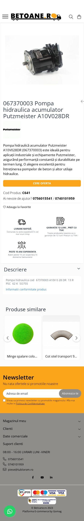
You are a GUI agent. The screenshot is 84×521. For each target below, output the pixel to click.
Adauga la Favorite (18, 207)
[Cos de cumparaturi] (79, 17)
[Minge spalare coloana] (22, 334)
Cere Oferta (42, 183)
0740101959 (15, 464)
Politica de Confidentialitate (30, 403)
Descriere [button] (15, 269)
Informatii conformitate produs (26, 289)
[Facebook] (32, 477)
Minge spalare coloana (23, 356)
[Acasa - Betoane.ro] (36, 17)
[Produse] (5, 16)
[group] (42, 60)
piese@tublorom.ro (20, 469)
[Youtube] (42, 477)
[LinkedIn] (51, 477)
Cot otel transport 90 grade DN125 (61, 356)
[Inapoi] (81, 101)
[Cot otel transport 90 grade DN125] (61, 334)
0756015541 (15, 459)
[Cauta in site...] (71, 17)
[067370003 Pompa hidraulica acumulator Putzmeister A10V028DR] (42, 60)
